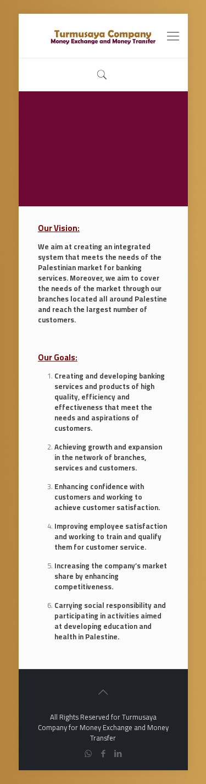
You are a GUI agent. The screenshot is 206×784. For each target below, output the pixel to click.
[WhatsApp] (88, 753)
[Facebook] (103, 753)
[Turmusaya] (103, 35)
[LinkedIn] (118, 753)
